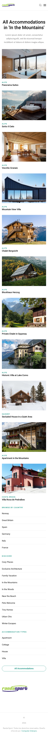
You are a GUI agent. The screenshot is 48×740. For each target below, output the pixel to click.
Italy (4, 540)
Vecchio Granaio (10, 168)
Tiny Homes (7, 609)
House (5, 651)
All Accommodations (24, 668)
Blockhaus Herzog (11, 292)
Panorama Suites (10, 85)
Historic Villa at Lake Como (15, 375)
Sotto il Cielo (8, 126)
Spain (4, 527)
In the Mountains (9, 582)
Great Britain (7, 520)
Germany (6, 534)
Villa (4, 658)
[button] (40, 5)
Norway (5, 513)
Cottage (5, 644)
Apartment (7, 637)
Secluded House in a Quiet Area (17, 416)
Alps (4, 82)
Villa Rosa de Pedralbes (13, 499)
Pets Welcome (8, 603)
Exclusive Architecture (12, 568)
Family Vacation (9, 575)
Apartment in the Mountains (15, 458)
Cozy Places (7, 562)
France (5, 547)
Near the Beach (9, 596)
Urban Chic (7, 616)
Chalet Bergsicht (10, 251)
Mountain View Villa (11, 209)
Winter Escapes (9, 623)
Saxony (6, 414)
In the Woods (8, 589)
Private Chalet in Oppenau (14, 333)
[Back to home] (8, 5)
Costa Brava (9, 497)
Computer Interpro (29, 731)
